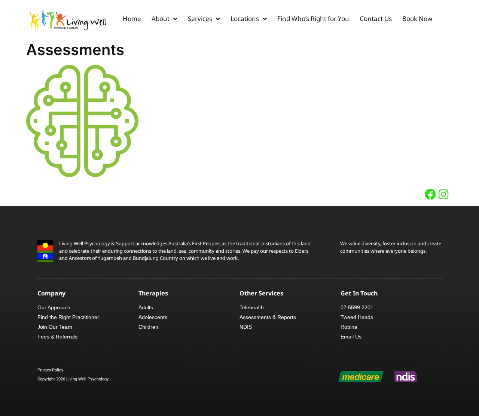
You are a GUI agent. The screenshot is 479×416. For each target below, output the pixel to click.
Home (132, 18)
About (161, 18)
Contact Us (376, 18)
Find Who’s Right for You (313, 18)
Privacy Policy (50, 370)
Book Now (417, 18)
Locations (245, 18)
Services (200, 18)
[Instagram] (443, 194)
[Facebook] (430, 194)
